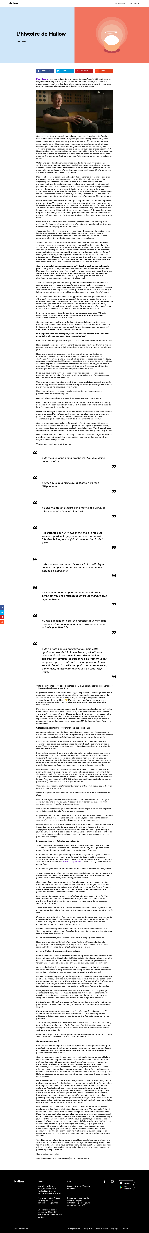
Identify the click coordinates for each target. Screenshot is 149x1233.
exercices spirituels (72, 861)
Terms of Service (102, 1228)
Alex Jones (21, 41)
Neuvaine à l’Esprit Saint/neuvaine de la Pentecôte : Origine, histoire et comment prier (49, 1189)
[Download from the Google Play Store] (126, 1187)
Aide (69, 1181)
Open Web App (135, 3)
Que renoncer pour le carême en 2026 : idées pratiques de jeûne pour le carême (50, 1213)
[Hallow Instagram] (113, 1181)
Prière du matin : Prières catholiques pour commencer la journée (49, 1200)
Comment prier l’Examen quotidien (78, 1187)
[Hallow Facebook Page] (106, 1181)
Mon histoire (42, 79)
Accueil (41, 1181)
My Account (120, 3)
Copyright (114, 1228)
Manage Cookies (74, 1228)
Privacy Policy (88, 1228)
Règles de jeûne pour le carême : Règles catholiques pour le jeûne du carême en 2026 (78, 1201)
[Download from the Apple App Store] (126, 1182)
